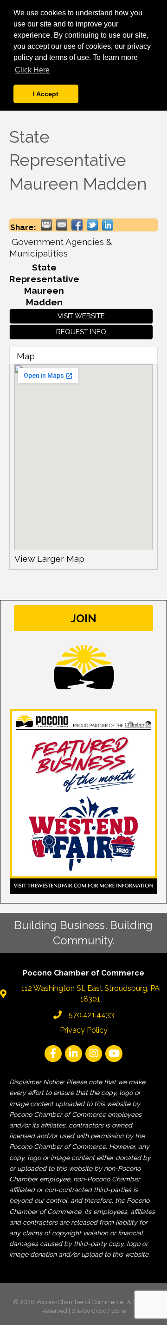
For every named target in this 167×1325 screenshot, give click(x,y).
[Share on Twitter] (92, 225)
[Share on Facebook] (77, 225)
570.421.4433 (91, 1014)
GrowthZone (108, 1310)
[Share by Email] (61, 225)
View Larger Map (49, 559)
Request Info (81, 332)
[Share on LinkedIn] (107, 225)
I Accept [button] (45, 94)
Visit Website (81, 316)
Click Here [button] (32, 70)
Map (26, 356)
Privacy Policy (84, 1030)
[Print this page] (46, 225)
